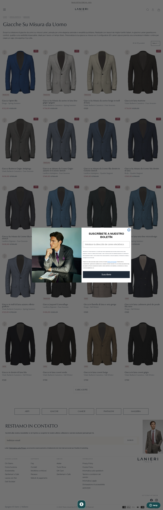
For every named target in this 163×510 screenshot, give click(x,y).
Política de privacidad (111, 261)
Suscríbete (106, 274)
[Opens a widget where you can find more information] (153, 505)
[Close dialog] (129, 230)
